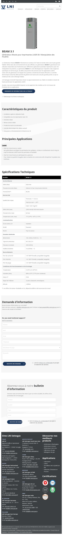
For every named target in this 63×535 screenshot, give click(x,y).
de (9, 1)
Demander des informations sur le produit (18, 91)
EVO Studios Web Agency (26, 532)
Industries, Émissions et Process (51, 470)
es (15, 1)
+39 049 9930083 (9, 451)
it (6, 1)
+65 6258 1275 (29, 449)
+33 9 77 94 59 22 (9, 493)
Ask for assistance (7, 320)
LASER (45, 463)
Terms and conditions (13, 532)
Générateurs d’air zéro (50, 448)
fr (12, 1)
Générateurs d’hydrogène (51, 444)
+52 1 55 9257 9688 (30, 476)
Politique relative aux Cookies (23, 530)
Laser (4, 145)
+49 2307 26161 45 (10, 506)
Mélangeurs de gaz (49, 452)
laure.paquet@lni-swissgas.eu (48, 307)
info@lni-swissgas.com (23, 307)
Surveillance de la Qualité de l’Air (52, 466)
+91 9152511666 (30, 507)
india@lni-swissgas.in (31, 511)
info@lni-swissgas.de (11, 508)
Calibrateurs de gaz (49, 450)
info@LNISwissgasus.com (33, 490)
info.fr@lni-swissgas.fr (12, 495)
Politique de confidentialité (46, 363)
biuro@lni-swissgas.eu (12, 520)
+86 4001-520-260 (32, 464)
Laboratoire (47, 461)
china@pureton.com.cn (32, 466)
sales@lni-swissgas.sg (32, 451)
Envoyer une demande (14, 364)
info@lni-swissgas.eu (11, 453)
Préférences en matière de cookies (41, 530)
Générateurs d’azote (50, 446)
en (3, 1)
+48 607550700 (9, 518)
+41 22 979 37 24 (9, 471)
